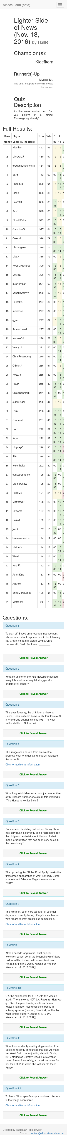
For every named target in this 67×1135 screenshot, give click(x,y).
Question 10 (13, 988)
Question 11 (13, 1038)
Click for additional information (23, 764)
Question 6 (12, 821)
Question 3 (12, 704)
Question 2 (12, 668)
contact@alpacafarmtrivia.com (47, 1133)
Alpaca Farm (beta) (16, 4)
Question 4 (12, 744)
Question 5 (12, 785)
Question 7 (12, 864)
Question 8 (12, 904)
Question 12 (13, 1088)
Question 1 (12, 625)
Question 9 (12, 945)
